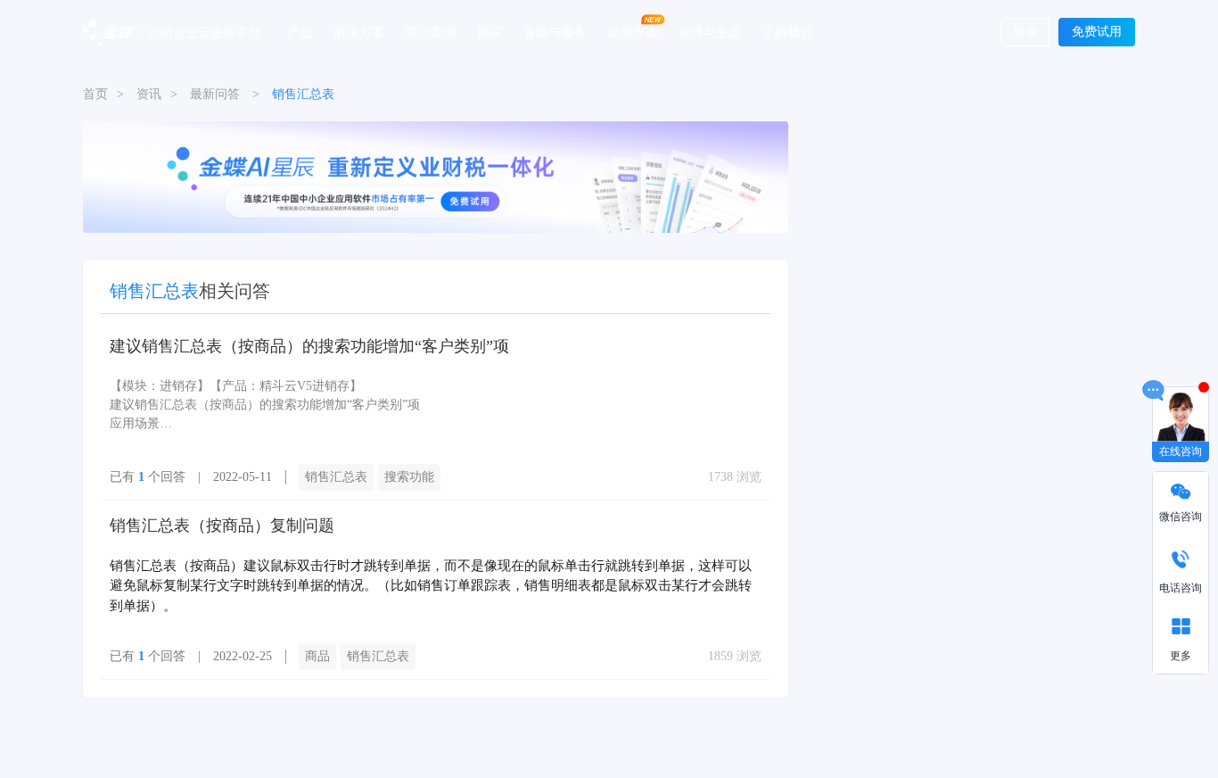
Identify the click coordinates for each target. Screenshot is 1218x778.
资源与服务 (554, 31)
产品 (300, 31)
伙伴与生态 (710, 31)
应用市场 (632, 31)
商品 (317, 656)
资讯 (148, 94)
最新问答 (215, 94)
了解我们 (787, 31)
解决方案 (359, 31)
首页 (95, 94)
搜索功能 (409, 477)
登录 (1025, 32)
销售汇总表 (336, 477)
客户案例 (431, 31)
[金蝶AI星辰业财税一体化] (435, 176)
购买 (489, 31)
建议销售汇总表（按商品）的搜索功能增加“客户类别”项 (309, 346)
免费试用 (1097, 31)
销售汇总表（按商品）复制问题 (222, 525)
